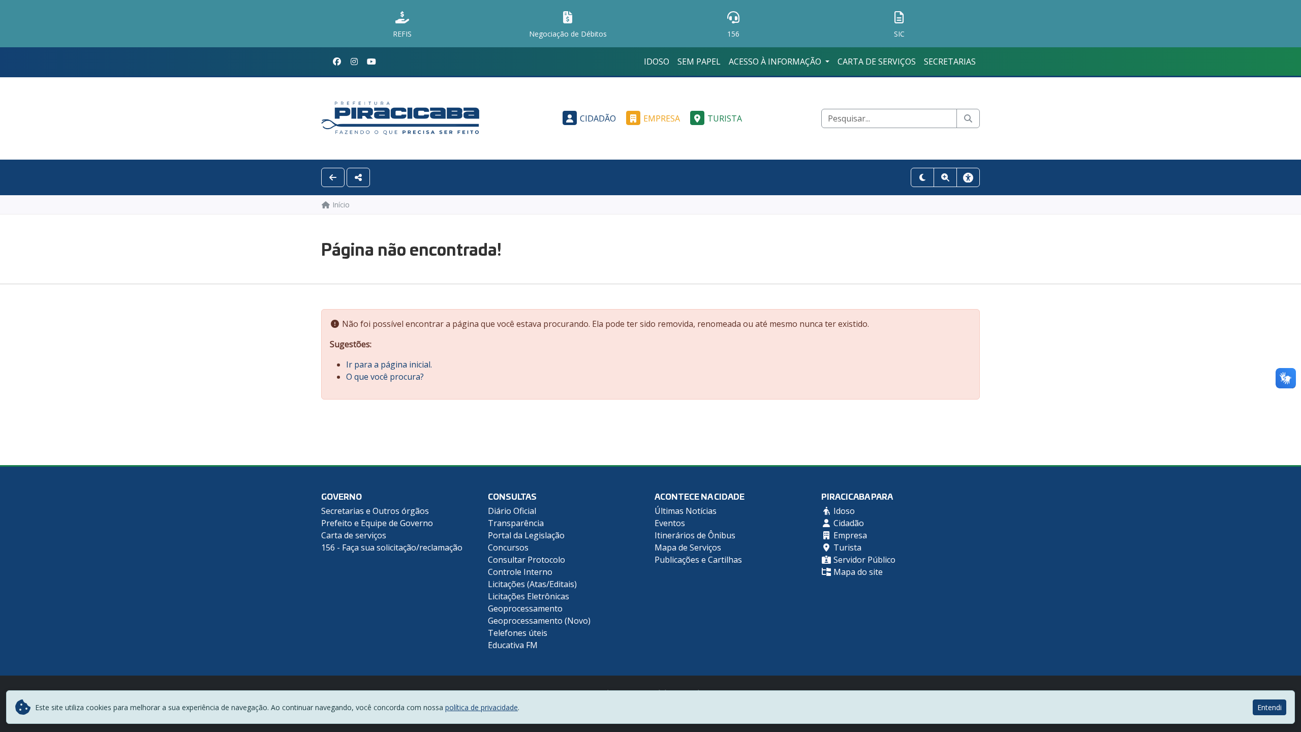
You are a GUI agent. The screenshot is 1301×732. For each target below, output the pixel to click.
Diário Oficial (512, 510)
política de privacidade (481, 707)
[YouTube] (371, 61)
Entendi (1269, 707)
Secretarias (950, 61)
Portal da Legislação (526, 535)
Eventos (670, 523)
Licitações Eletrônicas (528, 596)
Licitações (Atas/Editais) (532, 584)
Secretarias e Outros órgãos (375, 510)
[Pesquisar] (968, 118)
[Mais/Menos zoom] (945, 177)
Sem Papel (699, 61)
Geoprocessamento (525, 608)
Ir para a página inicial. (389, 364)
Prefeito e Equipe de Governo (377, 523)
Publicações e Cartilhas (698, 559)
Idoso (656, 61)
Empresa (661, 118)
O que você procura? (385, 376)
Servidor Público (863, 559)
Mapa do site (857, 571)
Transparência (516, 523)
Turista (724, 118)
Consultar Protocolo (526, 559)
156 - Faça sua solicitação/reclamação (391, 547)
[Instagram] (354, 61)
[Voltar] (333, 177)
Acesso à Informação (776, 61)
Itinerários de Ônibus (695, 535)
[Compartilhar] (358, 177)
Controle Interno (520, 571)
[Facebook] (337, 61)
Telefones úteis (517, 632)
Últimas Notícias (686, 510)
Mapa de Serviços (688, 547)
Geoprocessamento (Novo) (539, 620)
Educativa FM (513, 645)
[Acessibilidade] (968, 177)
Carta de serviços (877, 61)
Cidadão (598, 118)
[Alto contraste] (922, 177)
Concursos (508, 547)
